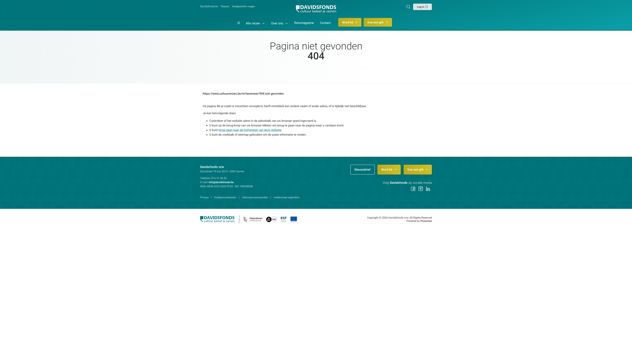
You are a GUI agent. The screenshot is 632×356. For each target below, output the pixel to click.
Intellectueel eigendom (287, 197)
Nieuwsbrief (362, 169)
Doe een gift (376, 22)
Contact (325, 23)
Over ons (277, 23)
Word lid (348, 22)
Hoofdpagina (238, 26)
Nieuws (225, 6)
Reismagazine (304, 23)
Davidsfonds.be (209, 6)
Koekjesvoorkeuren (225, 197)
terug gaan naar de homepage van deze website (249, 130)
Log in (420, 6)
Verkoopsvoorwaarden (255, 197)
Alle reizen (253, 23)
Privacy (204, 197)
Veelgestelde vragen (243, 6)
